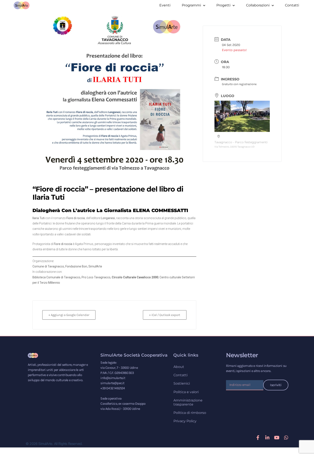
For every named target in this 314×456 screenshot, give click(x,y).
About (178, 367)
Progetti (223, 5)
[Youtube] (276, 437)
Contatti (292, 5)
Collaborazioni (258, 5)
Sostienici (181, 383)
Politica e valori (186, 392)
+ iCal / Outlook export (164, 315)
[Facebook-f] (257, 437)
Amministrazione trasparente (187, 402)
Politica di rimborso (189, 413)
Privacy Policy (185, 421)
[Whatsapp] (286, 437)
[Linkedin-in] (267, 437)
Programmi (191, 5)
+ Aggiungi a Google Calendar (68, 315)
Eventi (164, 5)
